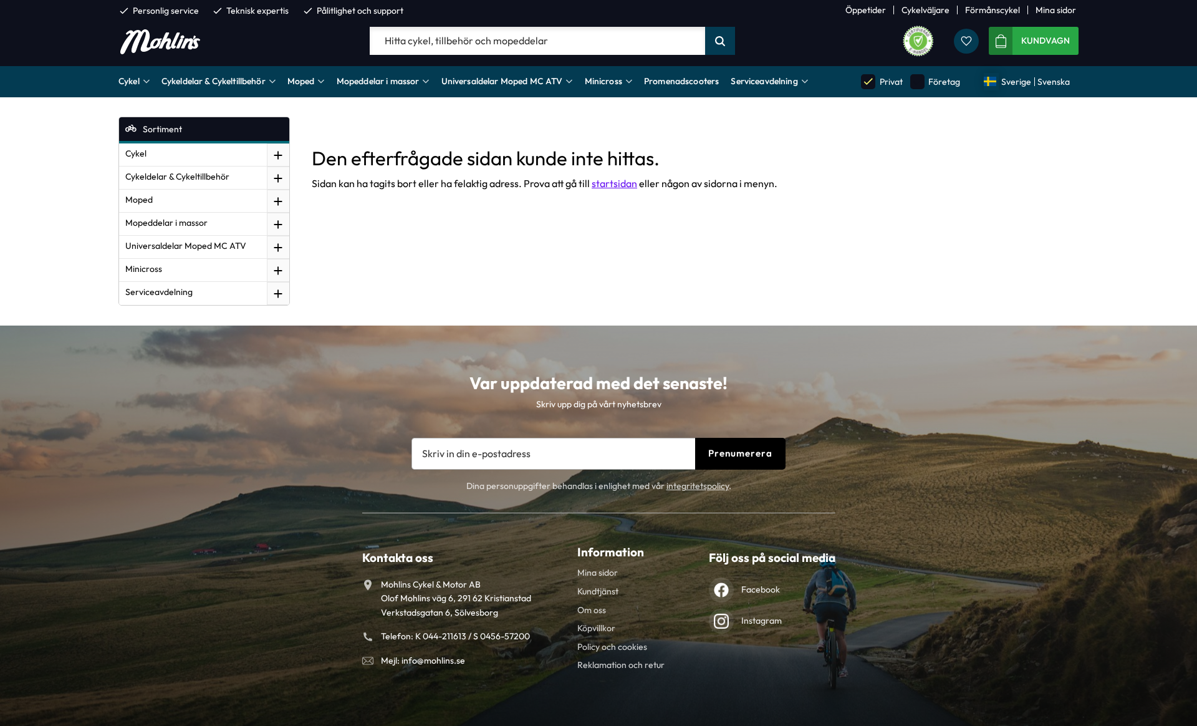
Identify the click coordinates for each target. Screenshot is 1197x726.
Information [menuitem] (610, 551)
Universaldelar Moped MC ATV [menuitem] (502, 81)
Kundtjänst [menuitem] (597, 591)
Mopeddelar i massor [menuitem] (378, 81)
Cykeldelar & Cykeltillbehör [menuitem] (213, 81)
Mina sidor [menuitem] (1056, 10)
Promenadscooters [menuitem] (681, 81)
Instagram (761, 620)
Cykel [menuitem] (129, 81)
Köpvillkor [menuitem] (596, 628)
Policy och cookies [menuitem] (612, 646)
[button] (966, 41)
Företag (935, 81)
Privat (882, 81)
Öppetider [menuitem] (865, 10)
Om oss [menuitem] (591, 610)
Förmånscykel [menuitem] (992, 10)
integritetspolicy (697, 485)
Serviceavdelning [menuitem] (764, 81)
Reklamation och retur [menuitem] (621, 664)
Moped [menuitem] (301, 81)
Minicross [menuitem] (603, 81)
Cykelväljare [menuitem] (925, 10)
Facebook (760, 589)
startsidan (614, 183)
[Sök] (720, 41)
